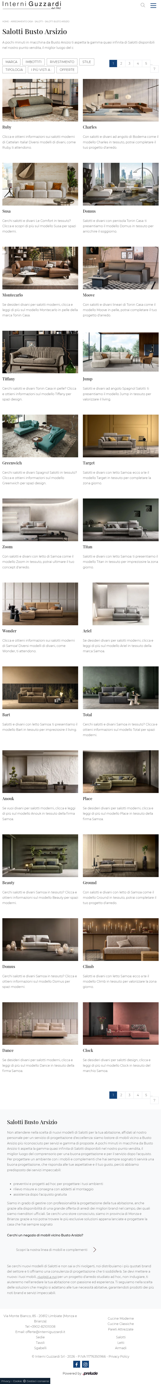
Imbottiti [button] (34, 62)
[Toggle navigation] (153, 5)
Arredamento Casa (22, 21)
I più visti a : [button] (41, 70)
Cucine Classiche (121, 1324)
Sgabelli (40, 1348)
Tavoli (40, 1343)
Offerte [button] (67, 70)
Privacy (5, 1381)
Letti (120, 1343)
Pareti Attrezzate (121, 1329)
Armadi (120, 1348)
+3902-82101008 (42, 1326)
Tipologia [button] (14, 70)
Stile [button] (86, 62)
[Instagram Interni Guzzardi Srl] (85, 1364)
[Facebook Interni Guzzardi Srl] (76, 1364)
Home (5, 21)
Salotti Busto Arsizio (57, 21)
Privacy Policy (119, 1356)
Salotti (39, 21)
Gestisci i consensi (38, 1381)
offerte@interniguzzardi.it (45, 1332)
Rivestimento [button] (62, 62)
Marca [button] (11, 62)
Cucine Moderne (121, 1318)
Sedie (40, 1337)
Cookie (17, 1381)
